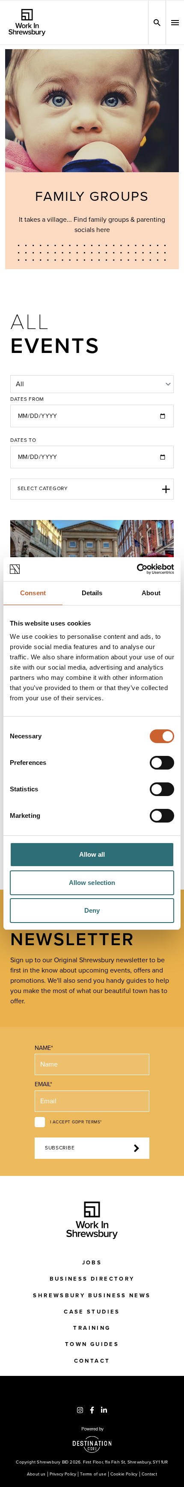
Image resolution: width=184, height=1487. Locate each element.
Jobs (92, 1262)
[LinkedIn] (104, 1410)
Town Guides (92, 1344)
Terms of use (93, 1474)
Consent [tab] (33, 593)
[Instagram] (80, 1410)
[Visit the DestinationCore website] (92, 1440)
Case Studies (92, 1311)
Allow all (92, 854)
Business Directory (92, 1278)
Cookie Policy (124, 1474)
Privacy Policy (63, 1474)
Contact (92, 1361)
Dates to (23, 441)
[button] (175, 22)
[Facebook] (92, 1410)
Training (91, 1328)
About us (36, 1474)
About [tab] (151, 593)
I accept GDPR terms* (76, 1122)
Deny (92, 910)
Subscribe (59, 1148)
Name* (44, 1048)
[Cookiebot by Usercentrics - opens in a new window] (136, 569)
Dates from (27, 400)
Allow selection (92, 882)
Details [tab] (92, 593)
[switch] (162, 763)
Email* (43, 1084)
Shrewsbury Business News (92, 1295)
